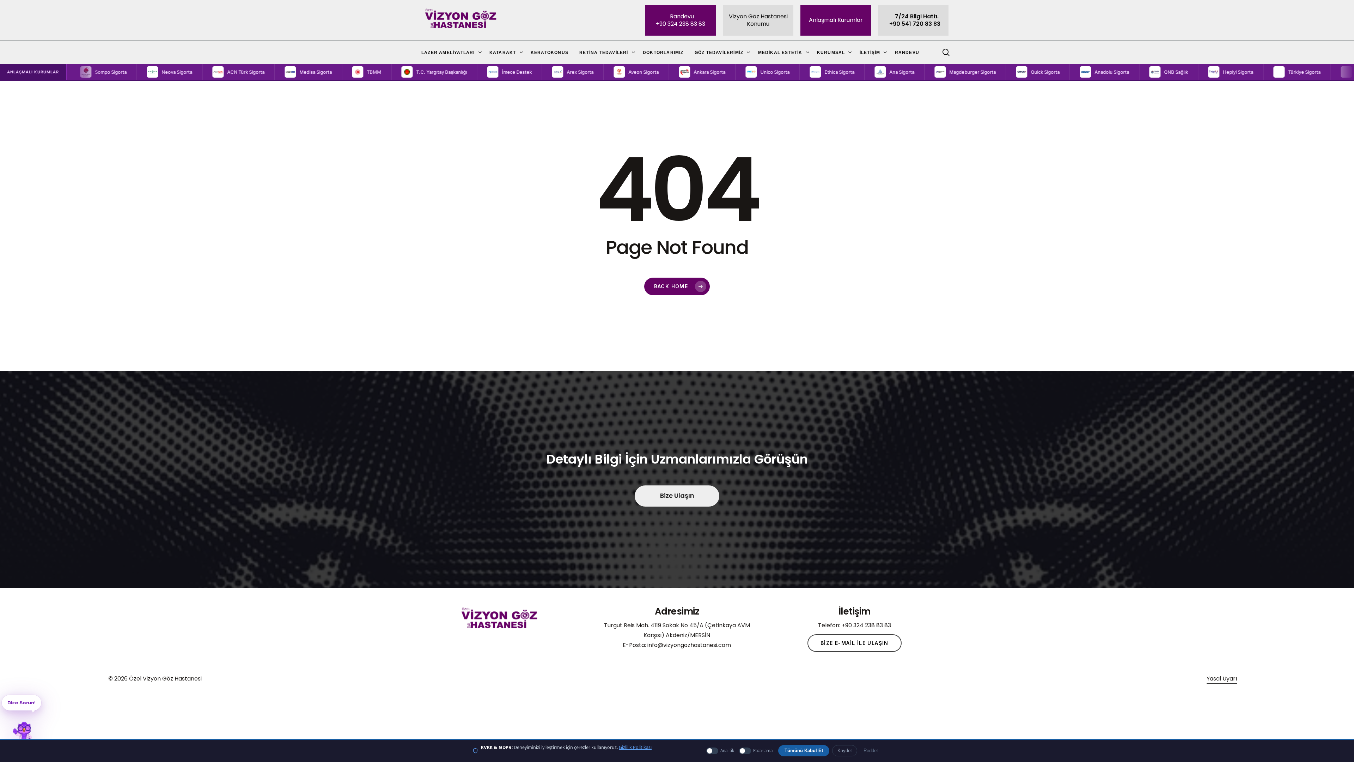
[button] (115, 72)
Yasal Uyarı (1222, 679)
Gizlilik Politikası (635, 747)
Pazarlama (763, 750)
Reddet (871, 750)
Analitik (727, 750)
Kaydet (844, 750)
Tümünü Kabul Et (804, 750)
